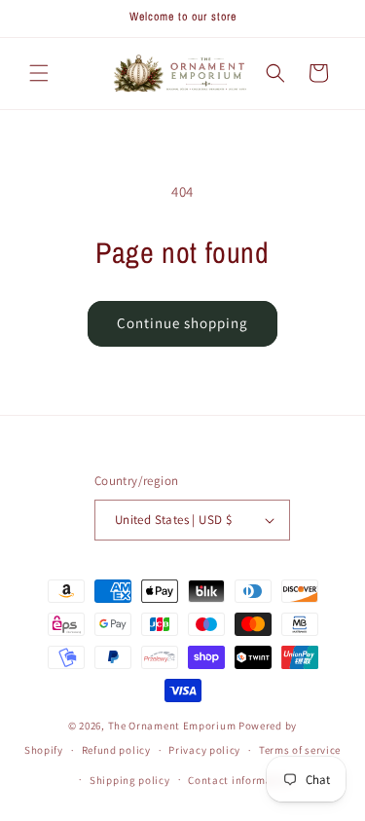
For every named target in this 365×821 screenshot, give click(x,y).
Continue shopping (182, 323)
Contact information (240, 780)
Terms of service (300, 750)
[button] (39, 73)
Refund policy (116, 750)
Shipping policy (130, 780)
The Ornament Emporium (172, 725)
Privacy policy (204, 750)
